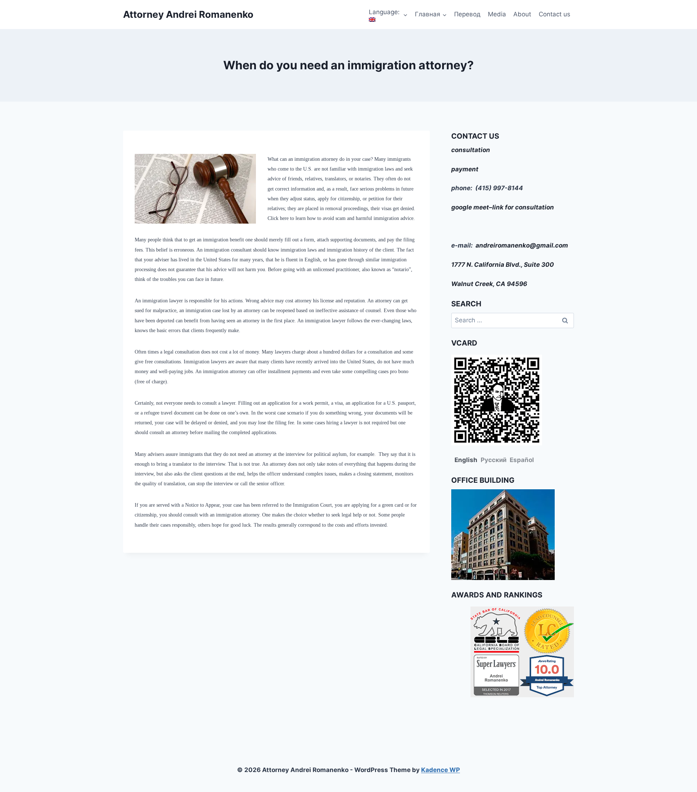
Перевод (467, 14)
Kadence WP (440, 769)
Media (497, 14)
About (522, 14)
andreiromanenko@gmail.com (522, 245)
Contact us (554, 14)
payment (464, 169)
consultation (470, 150)
